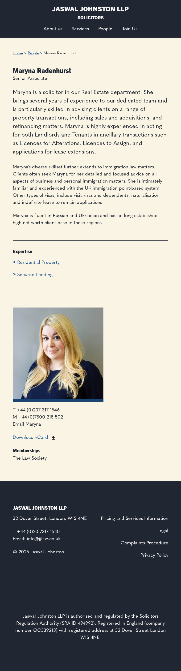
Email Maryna (27, 424)
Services (80, 29)
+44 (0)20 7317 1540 (38, 532)
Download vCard (30, 437)
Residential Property (38, 262)
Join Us (129, 29)
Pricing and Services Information (134, 518)
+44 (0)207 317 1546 (38, 410)
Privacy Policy (154, 555)
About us (53, 29)
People (105, 29)
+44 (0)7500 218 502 (40, 417)
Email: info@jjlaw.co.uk (37, 539)
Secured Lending (35, 275)
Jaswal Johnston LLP (90, 8)
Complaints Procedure (144, 543)
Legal (162, 531)
